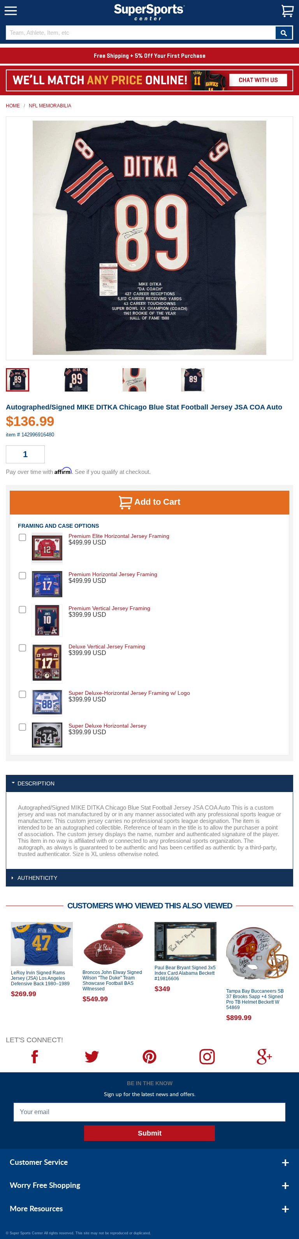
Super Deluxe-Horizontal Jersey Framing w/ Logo (129, 693)
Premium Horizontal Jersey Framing (113, 574)
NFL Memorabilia (50, 106)
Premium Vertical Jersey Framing (109, 608)
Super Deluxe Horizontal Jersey (107, 726)
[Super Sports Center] (149, 11)
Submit (150, 1133)
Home (13, 106)
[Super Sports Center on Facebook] (34, 1057)
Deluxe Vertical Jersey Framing (107, 646)
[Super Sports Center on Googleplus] (264, 1057)
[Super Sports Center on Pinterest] (149, 1057)
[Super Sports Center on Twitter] (92, 1057)
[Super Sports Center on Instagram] (207, 1057)
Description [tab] (36, 783)
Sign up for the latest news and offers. (149, 1094)
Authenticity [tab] (37, 878)
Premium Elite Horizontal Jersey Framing (119, 536)
